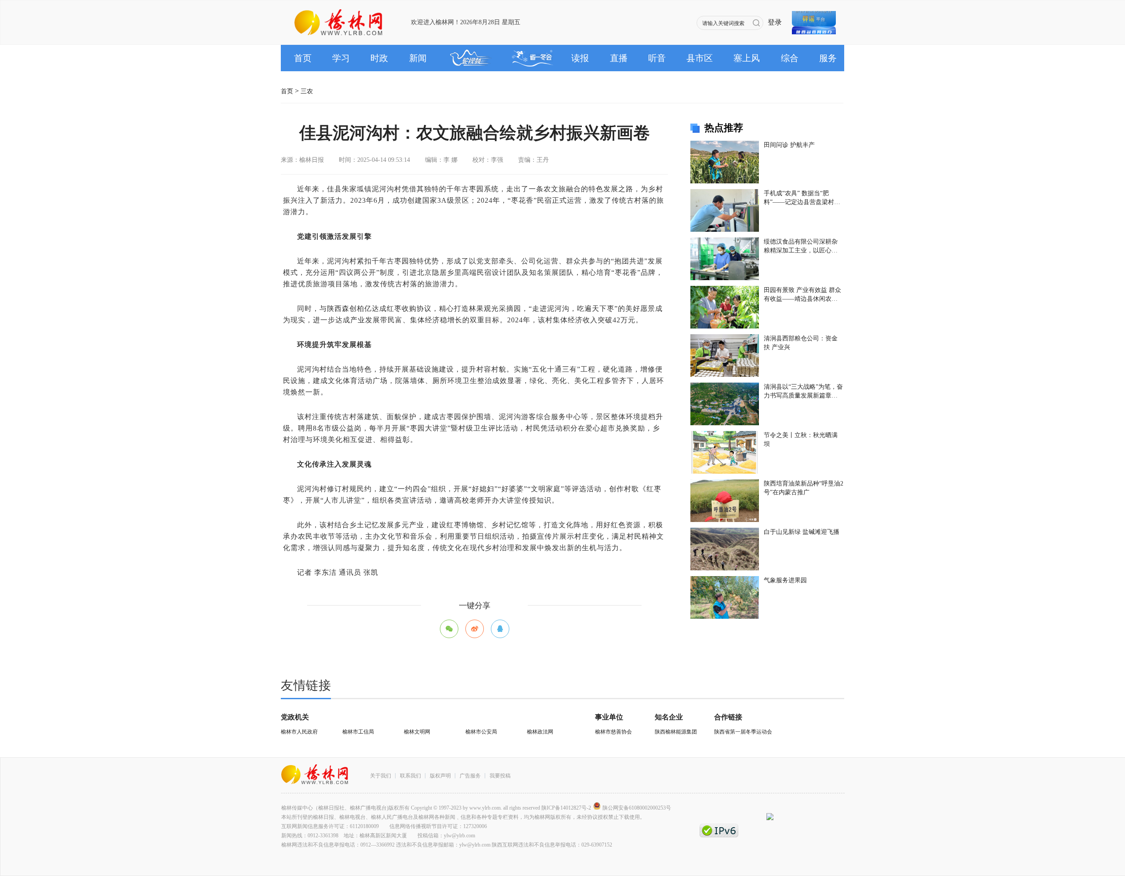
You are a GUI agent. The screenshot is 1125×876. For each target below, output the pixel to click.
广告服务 (470, 776)
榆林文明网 (417, 732)
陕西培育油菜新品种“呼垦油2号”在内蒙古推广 (803, 488)
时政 (379, 58)
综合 (789, 58)
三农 (307, 88)
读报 (580, 58)
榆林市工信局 (358, 732)
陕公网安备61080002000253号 (636, 808)
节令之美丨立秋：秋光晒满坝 (801, 439)
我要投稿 (500, 776)
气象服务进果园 (785, 580)
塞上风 (746, 58)
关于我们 (380, 776)
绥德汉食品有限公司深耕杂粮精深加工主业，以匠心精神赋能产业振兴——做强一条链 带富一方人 (801, 246)
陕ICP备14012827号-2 (566, 808)
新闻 (418, 58)
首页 (303, 58)
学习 (341, 58)
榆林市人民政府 (299, 732)
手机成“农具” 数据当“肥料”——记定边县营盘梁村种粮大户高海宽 (802, 198)
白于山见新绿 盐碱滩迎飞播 (801, 532)
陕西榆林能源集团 (676, 732)
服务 (828, 58)
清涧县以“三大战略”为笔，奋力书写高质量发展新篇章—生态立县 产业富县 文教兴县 (803, 391)
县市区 (699, 58)
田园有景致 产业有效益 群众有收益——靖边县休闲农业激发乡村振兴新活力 (802, 295)
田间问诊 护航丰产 (789, 145)
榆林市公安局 (481, 732)
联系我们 (410, 776)
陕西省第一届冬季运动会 (743, 732)
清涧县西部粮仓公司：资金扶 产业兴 (801, 342)
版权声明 (440, 776)
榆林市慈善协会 (613, 732)
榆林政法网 (540, 732)
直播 (619, 58)
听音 (657, 58)
